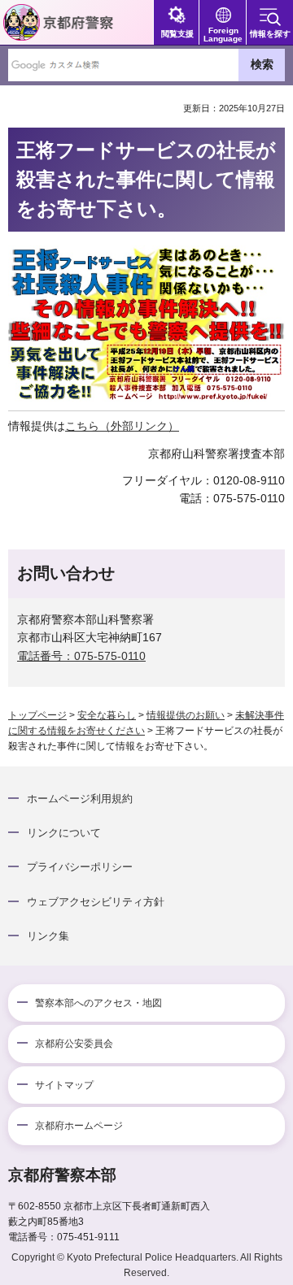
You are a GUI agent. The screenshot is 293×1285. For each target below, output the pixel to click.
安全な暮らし (106, 715)
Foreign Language (223, 34)
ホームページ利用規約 (80, 798)
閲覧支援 (177, 33)
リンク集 (48, 936)
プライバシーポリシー (80, 867)
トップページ (37, 715)
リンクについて (64, 833)
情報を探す (270, 33)
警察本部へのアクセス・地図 (98, 1003)
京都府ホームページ (79, 1125)
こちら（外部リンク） (122, 425)
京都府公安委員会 (74, 1043)
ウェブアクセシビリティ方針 (95, 902)
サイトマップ (64, 1085)
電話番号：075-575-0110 (81, 655)
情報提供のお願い (185, 715)
